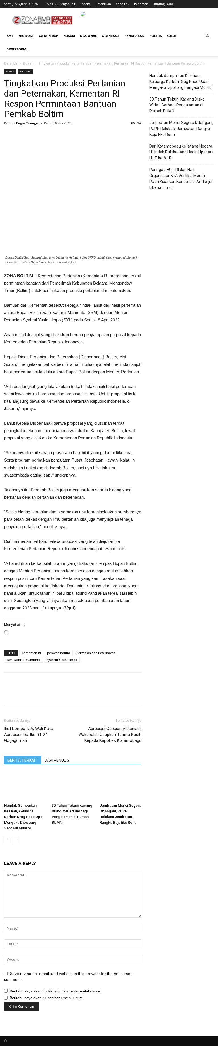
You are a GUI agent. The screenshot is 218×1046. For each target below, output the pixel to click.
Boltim (28, 63)
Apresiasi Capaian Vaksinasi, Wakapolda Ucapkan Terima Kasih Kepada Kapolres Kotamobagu (109, 734)
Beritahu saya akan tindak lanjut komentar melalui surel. (56, 991)
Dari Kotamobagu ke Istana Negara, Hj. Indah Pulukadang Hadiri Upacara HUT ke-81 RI (181, 152)
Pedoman (141, 4)
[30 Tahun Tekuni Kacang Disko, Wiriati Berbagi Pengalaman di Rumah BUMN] (72, 786)
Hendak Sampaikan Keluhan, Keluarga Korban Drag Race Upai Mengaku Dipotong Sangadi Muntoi (23, 816)
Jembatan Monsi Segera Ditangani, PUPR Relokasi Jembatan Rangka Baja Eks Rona (181, 128)
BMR (10, 35)
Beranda (11, 63)
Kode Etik (122, 4)
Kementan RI (31, 653)
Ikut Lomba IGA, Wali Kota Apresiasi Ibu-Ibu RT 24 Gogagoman (28, 734)
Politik (156, 35)
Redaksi (85, 4)
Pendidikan (134, 35)
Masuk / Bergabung (61, 4)
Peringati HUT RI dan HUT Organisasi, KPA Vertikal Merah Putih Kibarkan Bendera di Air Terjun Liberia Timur (181, 178)
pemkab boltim (58, 653)
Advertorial (17, 49)
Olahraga (111, 35)
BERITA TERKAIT (22, 760)
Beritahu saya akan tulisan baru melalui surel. (47, 998)
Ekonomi (26, 35)
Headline (25, 71)
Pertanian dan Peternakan (95, 653)
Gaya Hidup (48, 35)
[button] (207, 36)
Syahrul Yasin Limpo (62, 660)
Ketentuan (103, 4)
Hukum (69, 35)
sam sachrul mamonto (23, 660)
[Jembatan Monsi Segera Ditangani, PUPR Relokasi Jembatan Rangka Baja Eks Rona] (120, 786)
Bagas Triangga (27, 123)
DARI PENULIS (57, 760)
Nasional (88, 35)
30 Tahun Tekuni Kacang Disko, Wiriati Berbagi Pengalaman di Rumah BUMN (177, 105)
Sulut (172, 35)
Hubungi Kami (163, 4)
